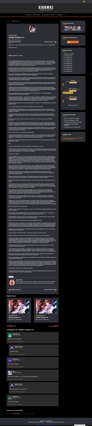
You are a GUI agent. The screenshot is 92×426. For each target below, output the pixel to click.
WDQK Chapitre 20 (16, 41)
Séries (52, 14)
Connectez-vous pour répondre (15, 341)
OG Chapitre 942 (68, 59)
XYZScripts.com (53, 425)
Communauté (45, 14)
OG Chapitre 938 (68, 67)
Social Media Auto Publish (40, 425)
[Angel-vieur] (12, 285)
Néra (65, 120)
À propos (28, 14)
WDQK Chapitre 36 (42, 317)
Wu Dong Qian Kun (13, 35)
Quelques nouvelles (69, 54)
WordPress (40, 422)
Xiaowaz (46, 7)
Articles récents (17, 276)
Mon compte (36, 14)
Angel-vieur (18, 40)
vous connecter (16, 413)
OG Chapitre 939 (68, 65)
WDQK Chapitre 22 (49, 41)
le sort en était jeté (46, 99)
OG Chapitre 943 (68, 57)
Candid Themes (60, 422)
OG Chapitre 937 (68, 69)
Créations (59, 14)
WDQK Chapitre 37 (15, 317)
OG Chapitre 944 (68, 55)
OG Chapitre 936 (68, 71)
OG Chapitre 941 (68, 61)
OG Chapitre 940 (68, 63)
